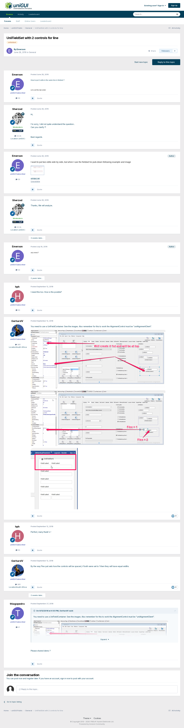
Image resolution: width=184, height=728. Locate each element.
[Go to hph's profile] (18, 296)
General (32, 52)
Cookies (97, 718)
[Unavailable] (37, 170)
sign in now (65, 678)
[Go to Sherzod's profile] (18, 118)
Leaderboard (45, 21)
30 (18, 98)
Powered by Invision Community (92, 724)
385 (19, 344)
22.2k (18, 136)
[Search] (177, 14)
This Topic (166, 14)
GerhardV (17, 321)
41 (19, 627)
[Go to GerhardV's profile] (18, 330)
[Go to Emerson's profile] (9, 51)
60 (18, 310)
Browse (9, 14)
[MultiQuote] (32, 98)
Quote (39, 98)
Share (153, 51)
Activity (21, 14)
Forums (7, 21)
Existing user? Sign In (154, 5)
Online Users (30, 21)
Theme (86, 718)
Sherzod (17, 109)
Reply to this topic (166, 62)
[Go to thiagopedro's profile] (18, 613)
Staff (18, 21)
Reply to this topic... (30, 689)
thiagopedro (17, 603)
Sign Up (174, 5)
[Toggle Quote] (34, 611)
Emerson (21, 49)
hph (17, 286)
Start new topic (141, 62)
